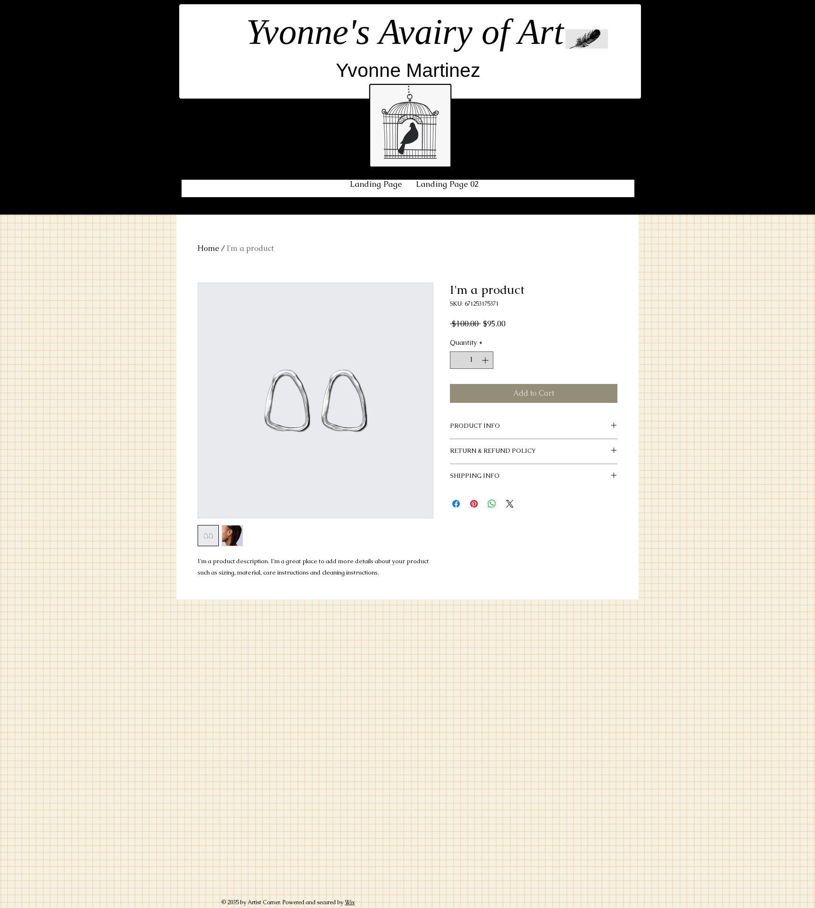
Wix (350, 902)
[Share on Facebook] (456, 503)
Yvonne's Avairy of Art (405, 31)
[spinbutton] (471, 360)
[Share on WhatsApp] (492, 503)
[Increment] (486, 360)
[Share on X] (510, 503)
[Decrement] (457, 360)
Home (208, 248)
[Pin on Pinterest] (474, 503)
